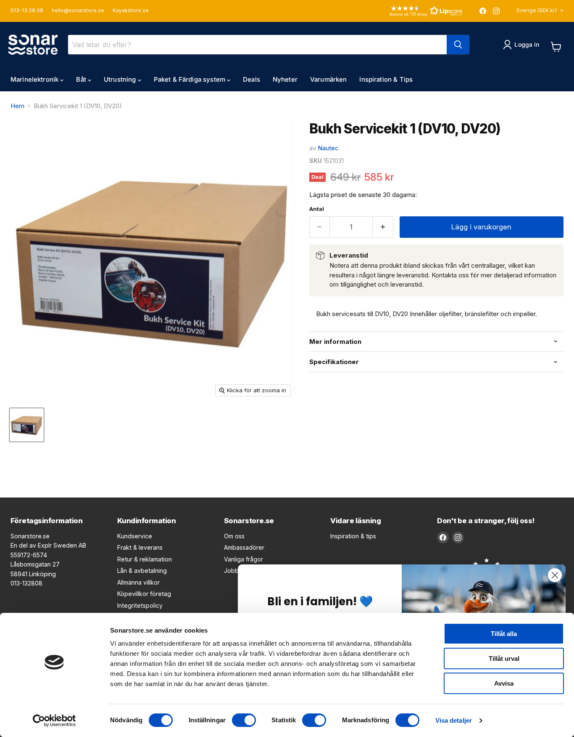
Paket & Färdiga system (190, 79)
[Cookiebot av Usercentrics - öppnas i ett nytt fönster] (54, 720)
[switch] (244, 720)
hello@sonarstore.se (78, 10)
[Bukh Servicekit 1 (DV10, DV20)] (27, 425)
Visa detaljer (453, 720)
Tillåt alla (504, 633)
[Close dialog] (555, 575)
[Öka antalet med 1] (383, 227)
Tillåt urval (504, 658)
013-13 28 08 (27, 10)
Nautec (328, 148)
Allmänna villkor (138, 582)
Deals (251, 79)
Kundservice (134, 536)
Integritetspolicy (140, 605)
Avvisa (503, 683)
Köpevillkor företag (144, 593)
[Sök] (458, 44)
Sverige (536, 10)
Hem (17, 105)
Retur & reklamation (144, 559)
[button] (414, 10)
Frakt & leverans (140, 547)
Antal (316, 209)
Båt (82, 79)
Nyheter (285, 79)
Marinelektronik (35, 79)
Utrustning (121, 79)
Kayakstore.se (131, 10)
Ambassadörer (244, 547)
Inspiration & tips (353, 536)
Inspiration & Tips (386, 79)
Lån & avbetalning (142, 570)
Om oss (234, 536)
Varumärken (328, 79)
